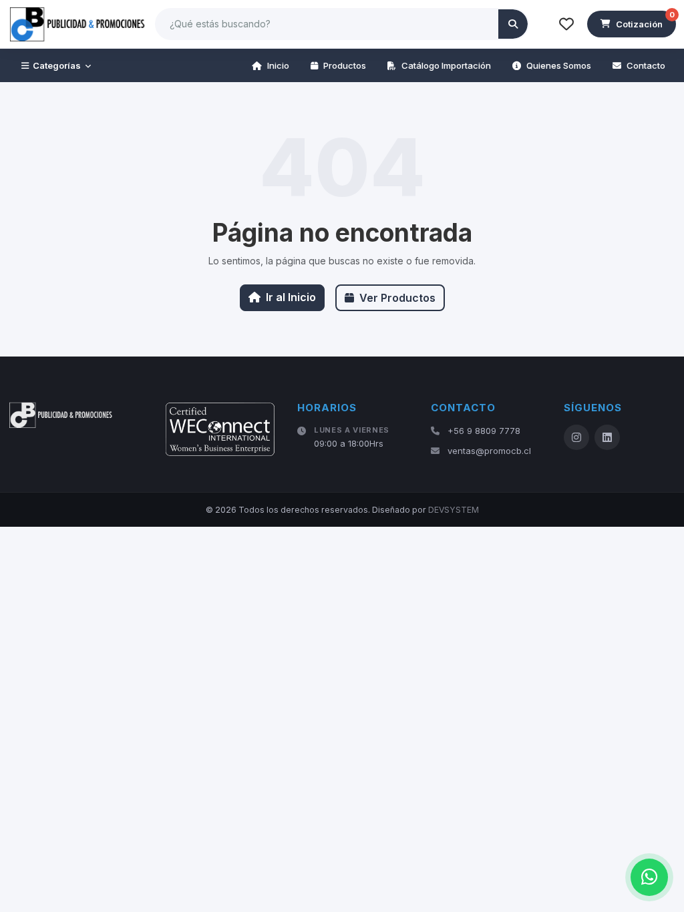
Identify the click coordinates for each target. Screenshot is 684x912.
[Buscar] (513, 24)
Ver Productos (397, 297)
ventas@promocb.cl (489, 450)
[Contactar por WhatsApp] (649, 877)
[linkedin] (607, 437)
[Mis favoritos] (566, 24)
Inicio (278, 65)
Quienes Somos (558, 65)
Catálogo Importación (446, 65)
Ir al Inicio (291, 297)
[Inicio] (78, 24)
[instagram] (576, 437)
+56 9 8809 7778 (484, 430)
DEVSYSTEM (453, 510)
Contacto (646, 65)
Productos (344, 65)
